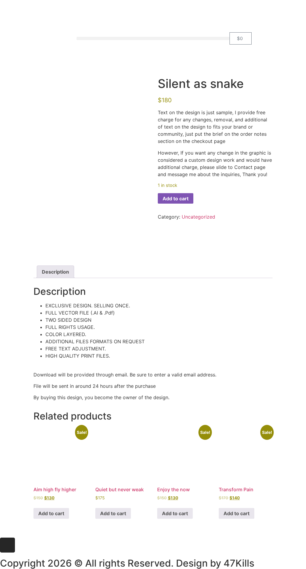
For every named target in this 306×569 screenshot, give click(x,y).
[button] (153, 38)
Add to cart (176, 199)
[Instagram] (7, 545)
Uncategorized (198, 217)
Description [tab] (55, 272)
